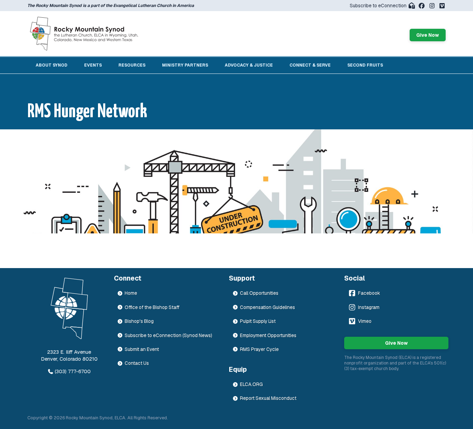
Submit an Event (142, 349)
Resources (131, 65)
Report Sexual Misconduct (268, 398)
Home (131, 293)
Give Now (427, 35)
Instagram (369, 307)
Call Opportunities (259, 293)
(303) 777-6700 (73, 371)
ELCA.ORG (251, 384)
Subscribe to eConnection (378, 5)
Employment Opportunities (268, 335)
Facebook (369, 293)
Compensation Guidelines (267, 307)
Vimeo (365, 321)
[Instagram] (432, 6)
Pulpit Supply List (258, 321)
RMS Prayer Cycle (259, 349)
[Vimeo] (442, 6)
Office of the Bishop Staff (152, 307)
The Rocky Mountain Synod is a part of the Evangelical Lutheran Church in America (110, 5)
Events (93, 65)
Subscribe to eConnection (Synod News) (168, 335)
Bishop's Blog (139, 321)
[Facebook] (421, 6)
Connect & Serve (310, 65)
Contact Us (137, 363)
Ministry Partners (185, 65)
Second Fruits (365, 65)
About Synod (52, 65)
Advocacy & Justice (249, 65)
